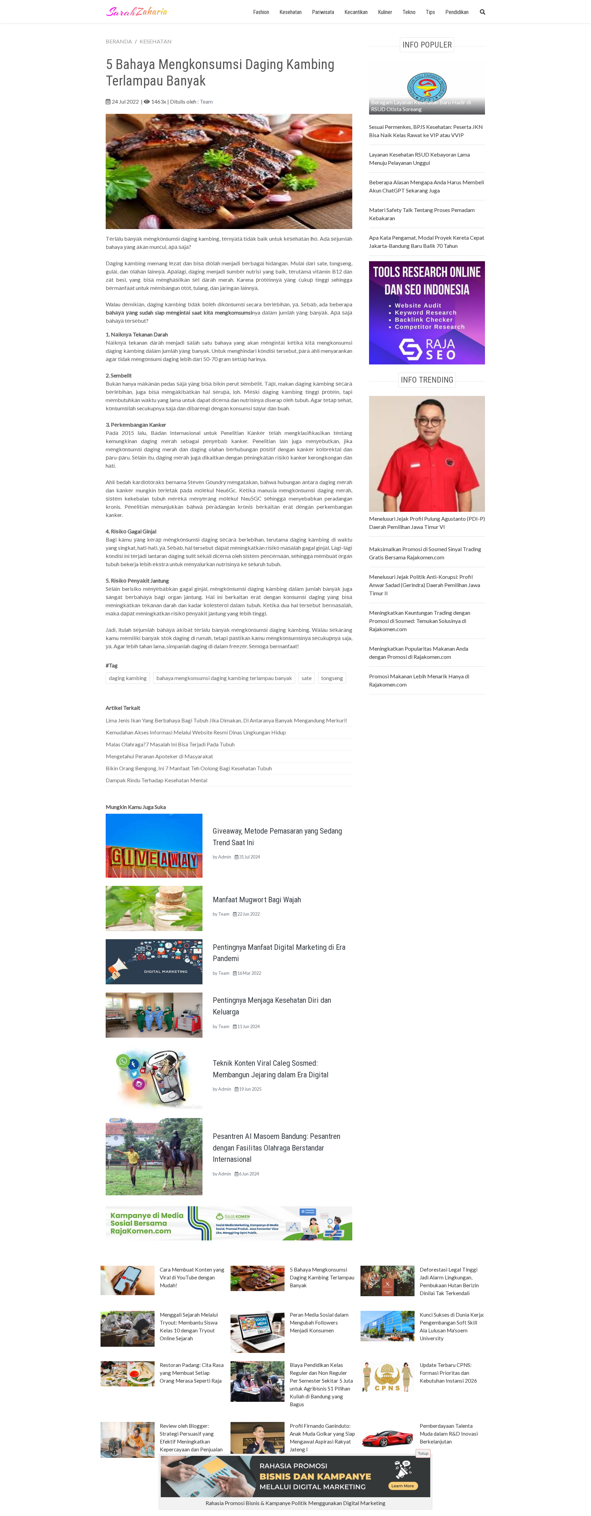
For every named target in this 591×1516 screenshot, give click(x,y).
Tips (430, 12)
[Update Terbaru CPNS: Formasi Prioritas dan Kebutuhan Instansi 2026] (387, 1376)
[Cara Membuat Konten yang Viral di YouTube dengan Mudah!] (128, 1279)
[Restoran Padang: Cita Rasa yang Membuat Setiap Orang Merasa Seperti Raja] (128, 1373)
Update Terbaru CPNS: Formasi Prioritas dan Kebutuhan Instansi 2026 (448, 1373)
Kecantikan (356, 12)
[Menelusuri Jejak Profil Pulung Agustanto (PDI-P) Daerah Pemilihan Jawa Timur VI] (427, 453)
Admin (224, 857)
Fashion (261, 12)
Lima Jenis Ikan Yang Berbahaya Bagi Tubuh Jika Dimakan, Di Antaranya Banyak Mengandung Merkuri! (226, 720)
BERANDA (119, 41)
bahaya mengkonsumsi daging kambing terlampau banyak (224, 678)
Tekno (409, 12)
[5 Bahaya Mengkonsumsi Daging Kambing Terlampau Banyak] (258, 1277)
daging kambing (128, 678)
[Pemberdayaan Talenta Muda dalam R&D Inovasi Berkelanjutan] (387, 1438)
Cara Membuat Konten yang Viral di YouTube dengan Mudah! (192, 1277)
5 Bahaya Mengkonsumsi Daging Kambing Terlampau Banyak (322, 1277)
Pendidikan (457, 12)
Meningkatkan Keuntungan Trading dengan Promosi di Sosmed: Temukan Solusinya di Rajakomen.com (419, 620)
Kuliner (385, 12)
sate (307, 678)
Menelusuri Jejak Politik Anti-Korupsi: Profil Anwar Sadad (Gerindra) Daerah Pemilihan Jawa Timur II (424, 584)
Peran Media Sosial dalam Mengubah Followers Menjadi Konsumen (319, 1322)
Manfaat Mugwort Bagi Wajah (257, 899)
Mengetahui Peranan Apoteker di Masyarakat (159, 756)
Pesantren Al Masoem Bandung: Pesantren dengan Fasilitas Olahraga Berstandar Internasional (276, 1147)
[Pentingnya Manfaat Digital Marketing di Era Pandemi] (154, 961)
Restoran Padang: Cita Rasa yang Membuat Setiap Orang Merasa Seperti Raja (192, 1373)
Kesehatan (290, 12)
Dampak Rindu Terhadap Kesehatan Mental (156, 780)
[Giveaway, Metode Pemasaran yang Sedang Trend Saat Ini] (154, 845)
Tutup (423, 1453)
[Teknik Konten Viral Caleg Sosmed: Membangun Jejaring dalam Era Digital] (154, 1077)
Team (206, 101)
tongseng (332, 678)
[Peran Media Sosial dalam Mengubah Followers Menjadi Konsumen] (258, 1331)
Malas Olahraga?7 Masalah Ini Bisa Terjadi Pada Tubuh (170, 744)
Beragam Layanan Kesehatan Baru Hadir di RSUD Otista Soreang (421, 105)
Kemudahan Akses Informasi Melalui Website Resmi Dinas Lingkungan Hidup (196, 732)
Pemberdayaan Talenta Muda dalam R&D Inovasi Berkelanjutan (449, 1434)
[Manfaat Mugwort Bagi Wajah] (154, 907)
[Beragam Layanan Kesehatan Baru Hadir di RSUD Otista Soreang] (427, 86)
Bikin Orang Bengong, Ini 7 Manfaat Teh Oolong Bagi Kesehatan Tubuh (189, 768)
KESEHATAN (156, 41)
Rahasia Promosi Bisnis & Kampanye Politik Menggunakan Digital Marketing (295, 1503)
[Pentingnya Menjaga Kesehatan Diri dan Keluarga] (154, 1014)
